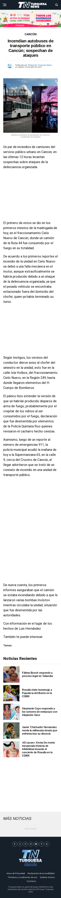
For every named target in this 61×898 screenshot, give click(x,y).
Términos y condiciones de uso (22, 877)
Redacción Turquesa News (40, 65)
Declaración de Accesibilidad (40, 873)
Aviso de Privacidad (16, 873)
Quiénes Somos (47, 877)
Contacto (31, 881)
